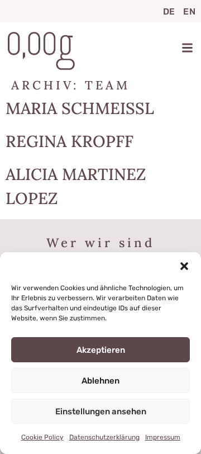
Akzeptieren (100, 350)
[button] (184, 266)
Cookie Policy (42, 437)
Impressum (162, 437)
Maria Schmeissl (80, 108)
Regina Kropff (69, 141)
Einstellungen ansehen (100, 411)
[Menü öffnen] (187, 48)
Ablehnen (100, 381)
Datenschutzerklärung (104, 437)
